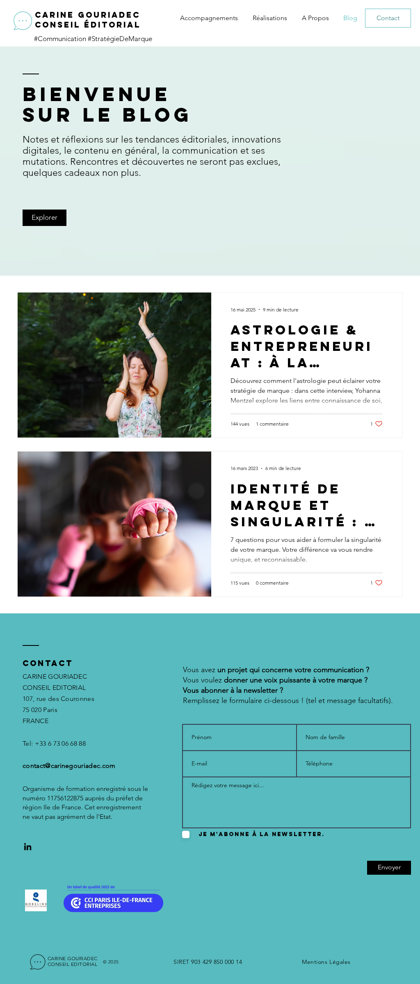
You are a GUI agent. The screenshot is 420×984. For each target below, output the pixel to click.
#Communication (61, 39)
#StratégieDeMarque (120, 39)
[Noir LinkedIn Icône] (28, 846)
